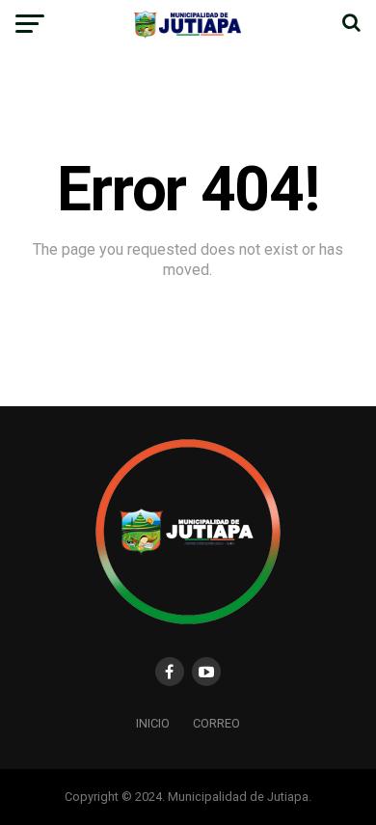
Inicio (153, 723)
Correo (216, 723)
